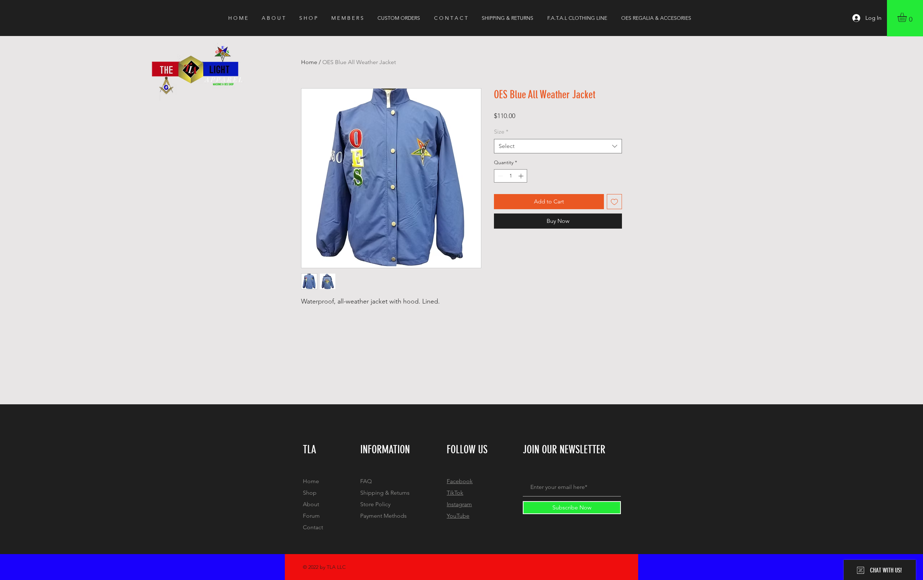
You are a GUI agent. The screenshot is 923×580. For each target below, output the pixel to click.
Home (309, 62)
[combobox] (558, 146)
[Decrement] (499, 176)
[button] (907, 17)
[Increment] (521, 176)
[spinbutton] (510, 176)
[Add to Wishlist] (614, 201)
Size (501, 131)
